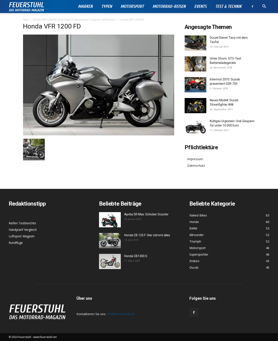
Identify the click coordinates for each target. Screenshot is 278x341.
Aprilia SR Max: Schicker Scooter (146, 214)
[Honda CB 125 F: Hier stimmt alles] (110, 240)
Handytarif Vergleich (23, 230)
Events (200, 6)
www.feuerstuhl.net (45, 337)
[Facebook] (252, 6)
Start (26, 20)
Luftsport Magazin (22, 236)
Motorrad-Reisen (168, 6)
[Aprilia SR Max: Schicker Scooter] (110, 219)
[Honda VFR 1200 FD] (98, 134)
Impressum (195, 159)
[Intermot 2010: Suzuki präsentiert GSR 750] (195, 84)
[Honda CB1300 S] (110, 261)
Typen (106, 6)
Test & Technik (228, 6)
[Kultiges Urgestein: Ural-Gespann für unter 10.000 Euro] (195, 126)
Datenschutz (196, 165)
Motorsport (132, 6)
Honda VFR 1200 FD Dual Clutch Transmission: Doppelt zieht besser (74, 20)
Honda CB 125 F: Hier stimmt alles (147, 235)
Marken (85, 6)
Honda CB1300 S (135, 256)
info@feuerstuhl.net (120, 314)
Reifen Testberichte (22, 223)
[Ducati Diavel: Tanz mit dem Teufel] (195, 43)
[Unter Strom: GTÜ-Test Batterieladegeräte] (195, 64)
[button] (264, 7)
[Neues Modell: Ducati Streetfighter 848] (195, 105)
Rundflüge (16, 243)
